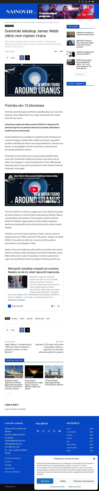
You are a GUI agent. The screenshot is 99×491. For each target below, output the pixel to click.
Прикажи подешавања (84, 481)
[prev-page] (6, 394)
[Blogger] (38, 431)
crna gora (14, 318)
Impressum (9, 468)
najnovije (29, 318)
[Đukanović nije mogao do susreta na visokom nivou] (71, 34)
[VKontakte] (59, 431)
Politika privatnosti (74, 486)
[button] (94, 458)
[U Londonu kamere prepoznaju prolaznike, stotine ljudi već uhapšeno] (54, 371)
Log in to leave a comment (15, 409)
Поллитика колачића (57, 486)
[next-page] (10, 394)
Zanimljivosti (15, 22)
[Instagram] (82, 1)
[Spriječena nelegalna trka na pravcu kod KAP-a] (71, 54)
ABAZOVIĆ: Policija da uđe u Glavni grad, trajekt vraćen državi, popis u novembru (85, 44)
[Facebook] (79, 1)
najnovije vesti (39, 318)
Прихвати (45, 481)
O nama (8, 461)
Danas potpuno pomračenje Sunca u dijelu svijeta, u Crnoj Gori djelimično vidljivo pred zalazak (34, 385)
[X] (86, 1)
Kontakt (8, 465)
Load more (79, 74)
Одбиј (62, 481)
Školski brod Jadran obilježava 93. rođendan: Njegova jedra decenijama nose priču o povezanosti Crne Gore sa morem (13, 385)
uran (47, 318)
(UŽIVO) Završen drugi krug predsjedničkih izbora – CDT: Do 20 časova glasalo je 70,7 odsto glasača (84, 64)
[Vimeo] (89, 1)
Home (7, 22)
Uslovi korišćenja (12, 472)
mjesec (22, 318)
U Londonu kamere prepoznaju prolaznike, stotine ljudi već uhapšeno (54, 383)
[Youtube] (92, 1)
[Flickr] (49, 431)
